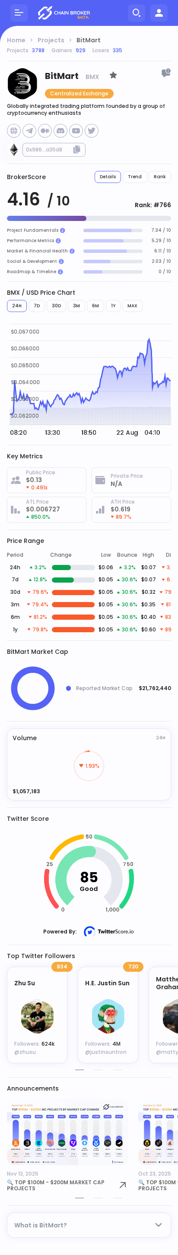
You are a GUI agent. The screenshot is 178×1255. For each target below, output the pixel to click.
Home (16, 40)
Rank (160, 176)
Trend (135, 176)
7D (37, 306)
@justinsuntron (106, 1052)
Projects (51, 40)
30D (56, 306)
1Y (113, 306)
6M (95, 306)
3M (76, 306)
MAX (132, 306)
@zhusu (25, 1052)
